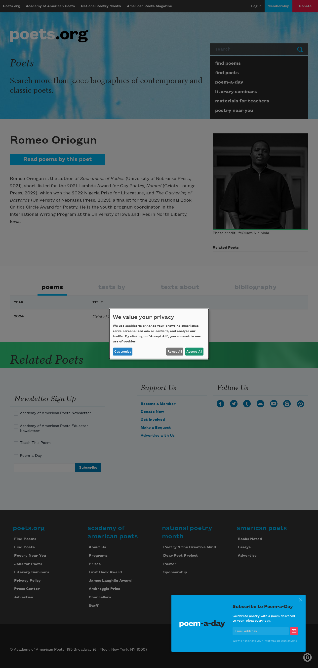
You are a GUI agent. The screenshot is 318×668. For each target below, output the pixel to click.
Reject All (174, 351)
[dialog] (159, 334)
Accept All (194, 351)
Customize (122, 351)
